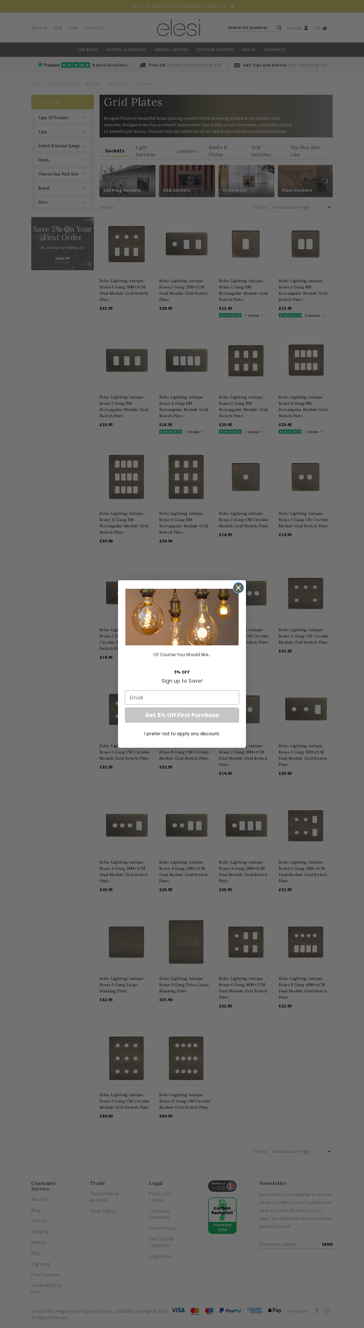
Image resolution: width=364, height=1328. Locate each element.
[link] (182, 617)
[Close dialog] (238, 588)
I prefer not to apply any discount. (182, 733)
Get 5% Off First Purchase (182, 715)
